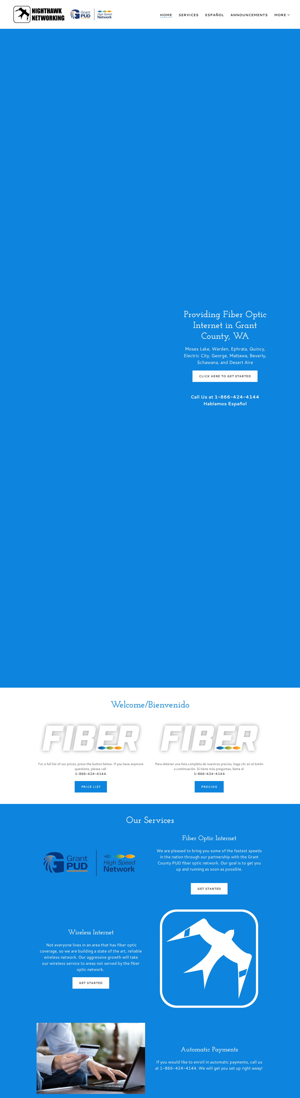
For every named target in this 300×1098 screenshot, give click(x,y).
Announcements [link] (249, 14)
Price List (91, 787)
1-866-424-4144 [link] (236, 397)
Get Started (209, 889)
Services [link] (189, 14)
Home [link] (166, 14)
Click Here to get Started (225, 376)
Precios (209, 787)
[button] (282, 14)
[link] (63, 13)
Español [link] (214, 14)
